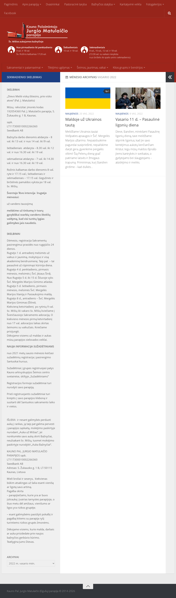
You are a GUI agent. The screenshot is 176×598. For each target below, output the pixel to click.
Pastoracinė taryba (75, 4)
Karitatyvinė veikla (130, 4)
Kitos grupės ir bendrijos (128, 67)
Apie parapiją (30, 4)
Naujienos (71, 113)
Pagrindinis (11, 4)
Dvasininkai (52, 4)
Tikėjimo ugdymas (59, 67)
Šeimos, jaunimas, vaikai (91, 67)
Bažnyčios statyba (102, 4)
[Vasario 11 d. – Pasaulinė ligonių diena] (138, 98)
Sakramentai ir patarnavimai (24, 67)
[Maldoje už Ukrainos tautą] (87, 98)
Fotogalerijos (154, 4)
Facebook (10, 13)
